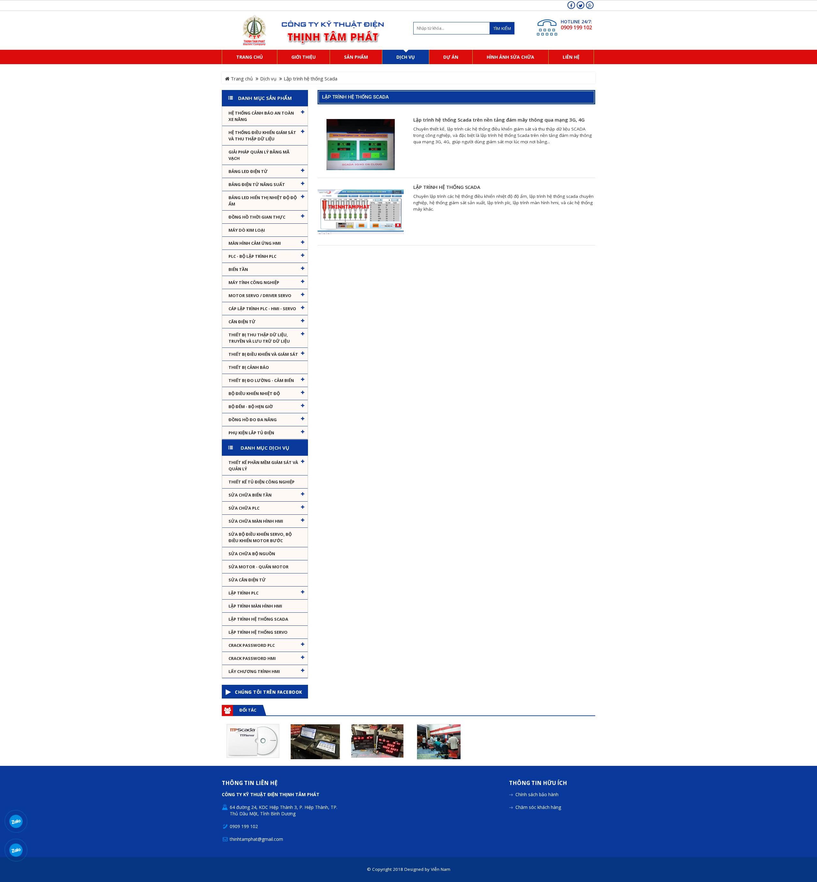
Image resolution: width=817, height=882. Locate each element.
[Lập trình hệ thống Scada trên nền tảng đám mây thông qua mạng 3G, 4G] (361, 144)
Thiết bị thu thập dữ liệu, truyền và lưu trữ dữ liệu (259, 338)
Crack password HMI (252, 658)
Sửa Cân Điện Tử (247, 580)
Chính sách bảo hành (536, 794)
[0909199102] (16, 821)
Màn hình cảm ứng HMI (255, 243)
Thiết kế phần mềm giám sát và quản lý (263, 466)
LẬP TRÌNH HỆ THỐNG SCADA (446, 187)
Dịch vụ (268, 78)
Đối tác (247, 710)
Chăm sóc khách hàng (538, 807)
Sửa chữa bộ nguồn (252, 554)
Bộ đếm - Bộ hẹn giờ (251, 406)
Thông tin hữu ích (538, 783)
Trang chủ (241, 78)
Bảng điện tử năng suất (257, 184)
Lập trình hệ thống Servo (258, 632)
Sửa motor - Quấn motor (259, 567)
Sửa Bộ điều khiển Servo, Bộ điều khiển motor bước (260, 537)
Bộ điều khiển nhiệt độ (254, 393)
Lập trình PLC (244, 593)
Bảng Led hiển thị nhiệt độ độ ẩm (263, 201)
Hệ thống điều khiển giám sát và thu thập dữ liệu (262, 136)
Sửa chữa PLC (244, 508)
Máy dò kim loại (247, 230)
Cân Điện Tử (242, 322)
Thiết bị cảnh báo (249, 367)
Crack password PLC (252, 645)
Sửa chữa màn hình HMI (256, 521)
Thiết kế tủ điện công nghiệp (262, 482)
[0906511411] (16, 850)
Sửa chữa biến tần (250, 495)
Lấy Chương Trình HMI (254, 671)
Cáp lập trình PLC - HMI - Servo (262, 308)
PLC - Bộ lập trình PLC (252, 256)
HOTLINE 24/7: (576, 21)
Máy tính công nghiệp (254, 282)
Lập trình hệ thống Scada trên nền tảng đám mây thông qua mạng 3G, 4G (499, 120)
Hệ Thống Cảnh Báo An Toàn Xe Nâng (261, 116)
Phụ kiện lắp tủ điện (251, 433)
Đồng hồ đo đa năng (253, 419)
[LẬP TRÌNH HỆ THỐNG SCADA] (361, 211)
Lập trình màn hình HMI (255, 606)
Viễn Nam (440, 869)
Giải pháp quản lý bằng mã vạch (259, 155)
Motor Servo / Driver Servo (260, 295)
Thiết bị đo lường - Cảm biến (261, 380)
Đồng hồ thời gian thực (257, 217)
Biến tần (238, 269)
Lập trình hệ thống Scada (258, 619)
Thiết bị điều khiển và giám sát (263, 354)
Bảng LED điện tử (248, 171)
